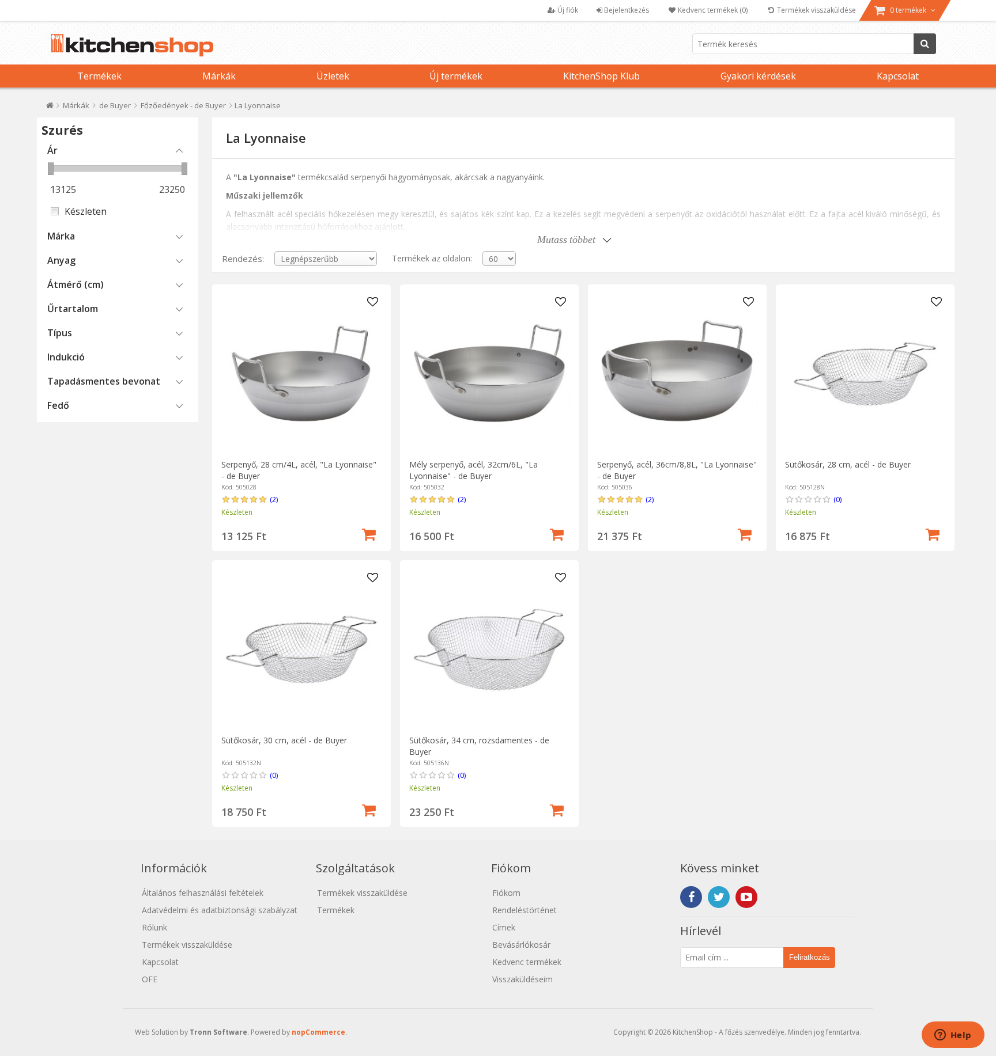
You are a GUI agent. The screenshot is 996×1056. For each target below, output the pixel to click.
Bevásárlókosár (521, 944)
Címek (503, 927)
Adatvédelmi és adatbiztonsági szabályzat (219, 910)
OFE (149, 979)
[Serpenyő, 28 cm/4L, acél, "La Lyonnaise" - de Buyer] (301, 373)
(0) (837, 499)
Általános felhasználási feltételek (202, 892)
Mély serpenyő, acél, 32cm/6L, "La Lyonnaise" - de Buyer (473, 470)
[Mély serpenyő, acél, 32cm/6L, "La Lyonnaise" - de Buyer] (489, 373)
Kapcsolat (898, 76)
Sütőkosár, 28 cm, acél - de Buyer (848, 464)
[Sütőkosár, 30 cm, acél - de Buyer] (301, 649)
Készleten (86, 211)
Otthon (50, 108)
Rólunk (154, 927)
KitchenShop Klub (601, 76)
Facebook (691, 897)
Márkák (219, 76)
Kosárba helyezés (368, 533)
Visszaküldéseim (522, 979)
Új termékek (455, 76)
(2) (274, 499)
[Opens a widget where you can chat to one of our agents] (952, 1035)
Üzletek (332, 76)
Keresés (925, 43)
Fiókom (506, 892)
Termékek (99, 76)
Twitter (719, 897)
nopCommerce (318, 1032)
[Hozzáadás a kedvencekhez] (373, 302)
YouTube (746, 897)
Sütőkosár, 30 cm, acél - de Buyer (284, 740)
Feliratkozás (809, 957)
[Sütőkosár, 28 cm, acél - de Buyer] (865, 373)
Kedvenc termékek (526, 961)
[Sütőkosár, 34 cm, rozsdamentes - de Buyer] (489, 649)
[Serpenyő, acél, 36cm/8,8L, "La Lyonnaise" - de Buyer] (677, 373)
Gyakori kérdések (758, 76)
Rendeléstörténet (524, 910)
